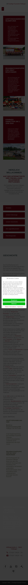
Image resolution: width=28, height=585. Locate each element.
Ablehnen (14, 303)
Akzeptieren (14, 300)
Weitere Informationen (10, 306)
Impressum (20, 306)
